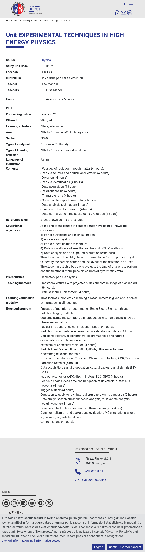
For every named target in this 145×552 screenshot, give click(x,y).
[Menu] (131, 4)
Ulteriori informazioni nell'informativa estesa (31, 540)
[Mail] (123, 12)
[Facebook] (6, 503)
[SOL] (129, 12)
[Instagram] (15, 503)
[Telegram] (40, 503)
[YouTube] (32, 503)
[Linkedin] (23, 503)
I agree (98, 547)
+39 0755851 (94, 471)
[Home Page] (26, 8)
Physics (45, 60)
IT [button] (124, 4)
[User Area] (117, 12)
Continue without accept (125, 547)
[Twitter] (49, 503)
